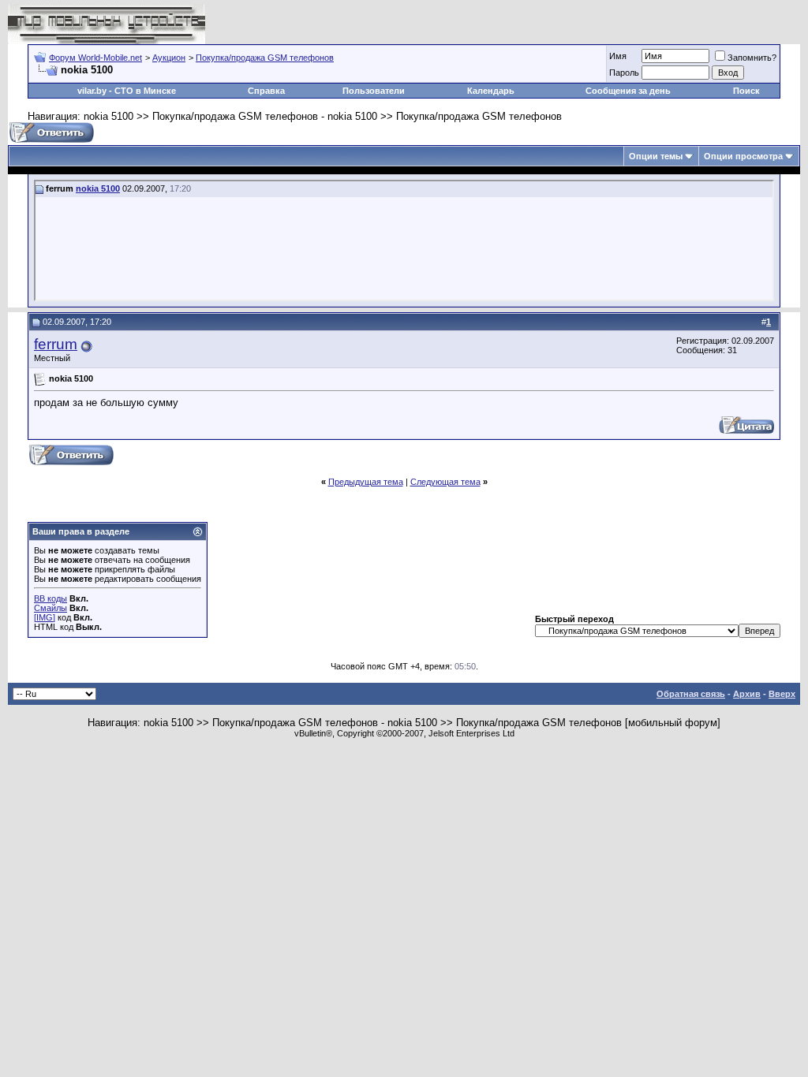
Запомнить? (752, 57)
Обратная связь (690, 694)
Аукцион (168, 57)
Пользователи (373, 90)
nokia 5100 (98, 188)
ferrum (55, 344)
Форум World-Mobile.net (95, 57)
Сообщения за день (628, 90)
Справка (266, 90)
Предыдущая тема (365, 481)
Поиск (746, 90)
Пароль (624, 72)
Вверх (782, 694)
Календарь (490, 90)
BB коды (50, 598)
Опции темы (656, 156)
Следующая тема (445, 481)
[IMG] (44, 617)
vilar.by (92, 90)
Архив (747, 694)
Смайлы (50, 608)
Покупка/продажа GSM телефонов (265, 57)
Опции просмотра (743, 156)
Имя (618, 56)
